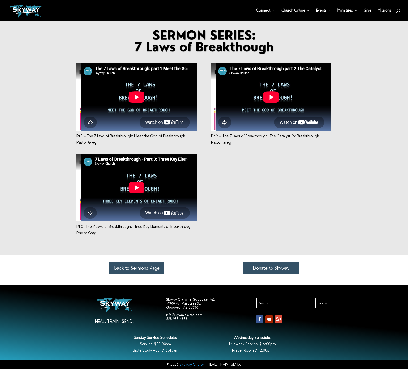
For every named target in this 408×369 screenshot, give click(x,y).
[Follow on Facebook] (260, 319)
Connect (263, 10)
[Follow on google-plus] (278, 319)
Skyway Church (192, 364)
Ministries (345, 10)
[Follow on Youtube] (269, 319)
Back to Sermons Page (137, 268)
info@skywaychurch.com (184, 315)
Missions (384, 10)
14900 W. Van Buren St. (183, 303)
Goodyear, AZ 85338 (182, 307)
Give (367, 10)
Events (321, 10)
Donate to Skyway (271, 268)
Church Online (293, 10)
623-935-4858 (177, 319)
